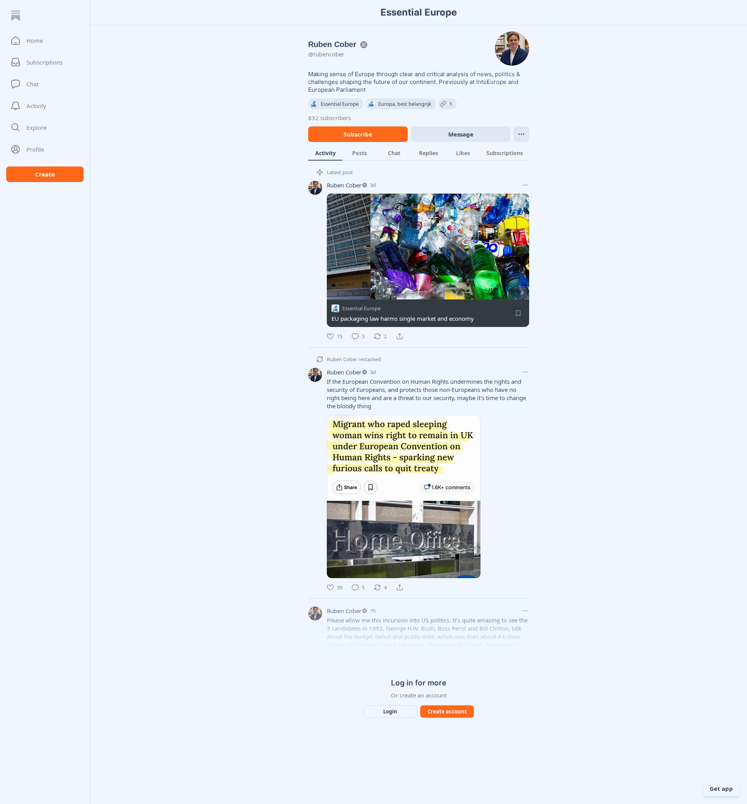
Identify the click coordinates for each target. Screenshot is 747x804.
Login (390, 711)
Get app (721, 788)
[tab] (325, 153)
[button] (45, 40)
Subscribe (358, 134)
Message (460, 134)
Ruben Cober (344, 185)
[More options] (525, 185)
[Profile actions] (521, 134)
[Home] (15, 15)
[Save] (518, 313)
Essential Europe (361, 308)
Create (45, 174)
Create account (447, 711)
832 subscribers (329, 118)
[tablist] (418, 153)
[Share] (399, 336)
